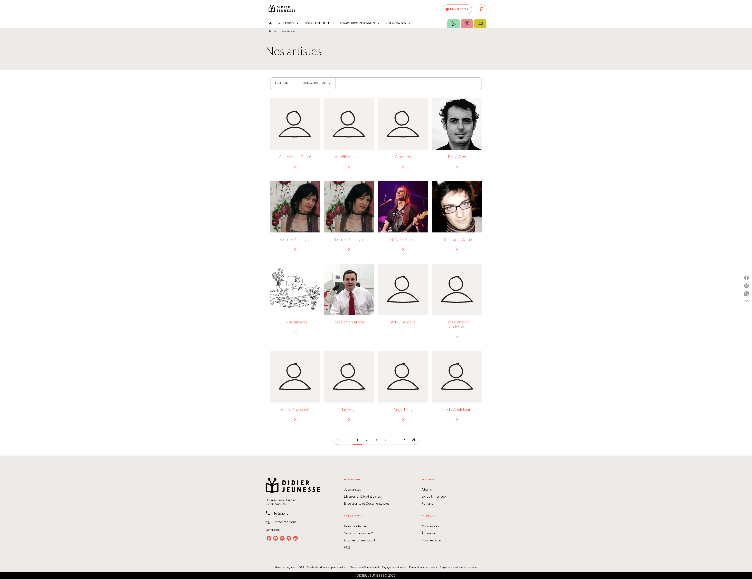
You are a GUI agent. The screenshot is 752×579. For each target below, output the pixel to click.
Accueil (273, 31)
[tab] (270, 23)
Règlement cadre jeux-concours (458, 567)
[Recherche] (481, 9)
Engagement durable (394, 567)
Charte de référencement (364, 567)
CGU (301, 567)
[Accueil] (282, 9)
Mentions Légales (285, 567)
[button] (457, 9)
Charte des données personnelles (326, 567)
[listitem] (269, 538)
